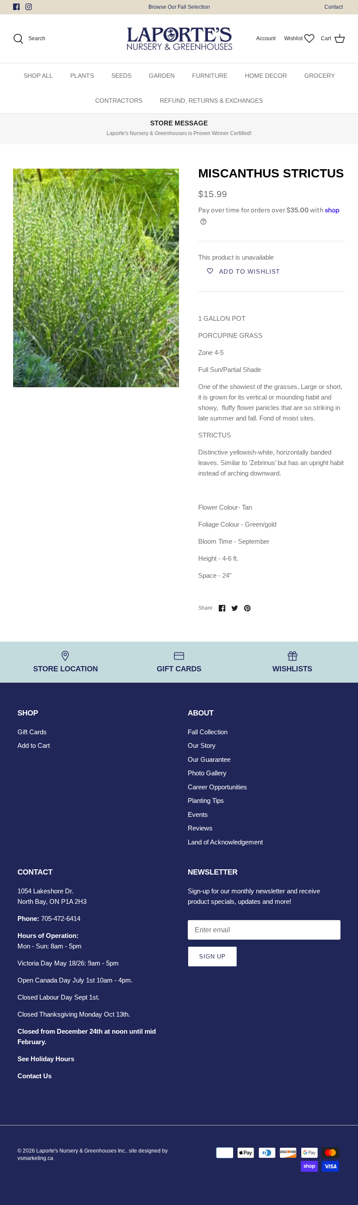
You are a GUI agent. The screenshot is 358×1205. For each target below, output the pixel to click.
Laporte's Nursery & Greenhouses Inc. (81, 1151)
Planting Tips (206, 800)
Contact (333, 7)
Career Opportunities (217, 787)
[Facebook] (16, 6)
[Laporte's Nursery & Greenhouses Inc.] (179, 39)
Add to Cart (33, 745)
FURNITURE (209, 75)
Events (198, 814)
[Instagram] (28, 6)
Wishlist (293, 38)
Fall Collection (207, 732)
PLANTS (82, 75)
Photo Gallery (207, 773)
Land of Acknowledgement (225, 842)
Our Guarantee (209, 759)
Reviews (200, 828)
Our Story (202, 745)
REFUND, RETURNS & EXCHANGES (211, 100)
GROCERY (319, 75)
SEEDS (121, 75)
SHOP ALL (38, 75)
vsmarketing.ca (35, 1158)
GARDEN (162, 75)
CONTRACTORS (118, 100)
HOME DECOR (266, 75)
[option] (96, 277)
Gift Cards (32, 732)
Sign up (212, 956)
